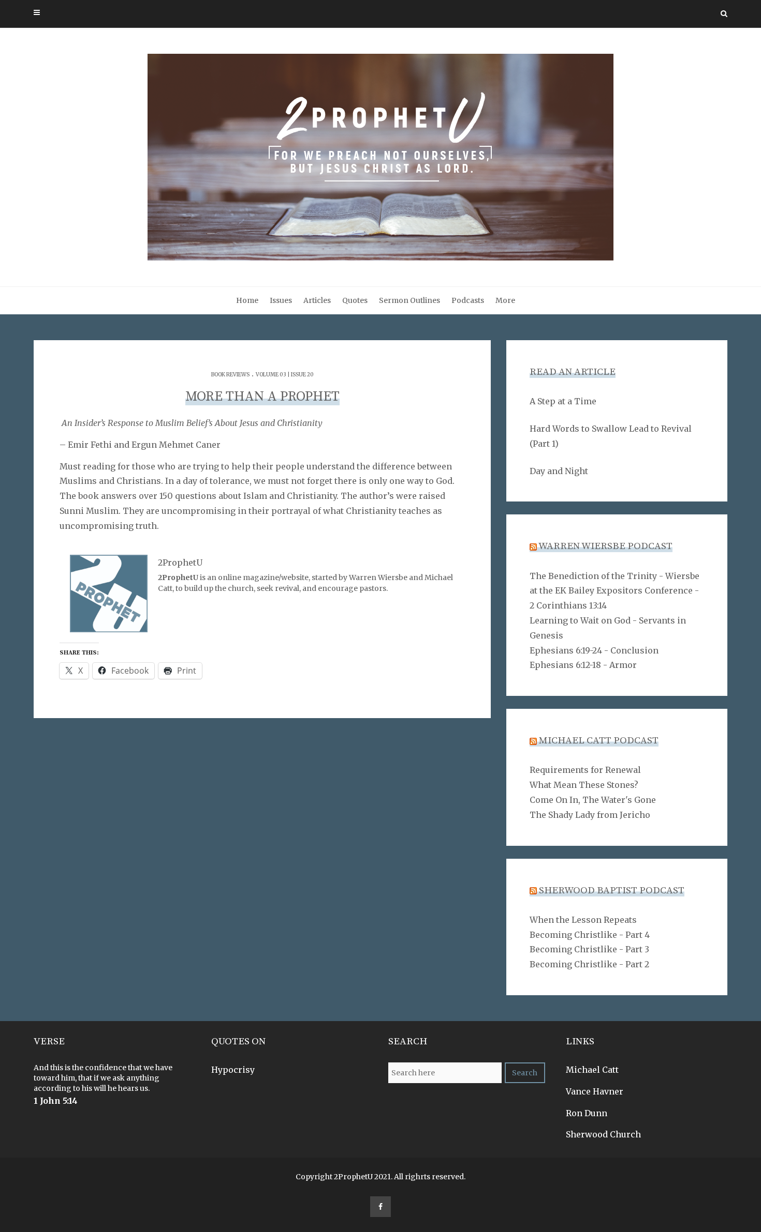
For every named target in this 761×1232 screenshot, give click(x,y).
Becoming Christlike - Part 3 (589, 949)
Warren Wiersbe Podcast (605, 546)
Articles (317, 300)
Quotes (355, 300)
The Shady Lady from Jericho (590, 815)
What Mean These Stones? (584, 785)
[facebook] (380, 1206)
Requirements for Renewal (585, 770)
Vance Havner (594, 1091)
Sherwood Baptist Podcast (611, 890)
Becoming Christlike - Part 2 (589, 964)
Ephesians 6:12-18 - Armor (583, 665)
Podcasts (467, 300)
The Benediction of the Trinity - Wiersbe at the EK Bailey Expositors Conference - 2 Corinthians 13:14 (614, 591)
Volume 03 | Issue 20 (285, 374)
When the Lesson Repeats (583, 920)
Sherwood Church (603, 1134)
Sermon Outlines (409, 300)
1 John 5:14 (56, 1101)
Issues (281, 300)
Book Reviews (230, 374)
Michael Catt (592, 1069)
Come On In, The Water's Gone (593, 800)
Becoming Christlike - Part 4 (590, 935)
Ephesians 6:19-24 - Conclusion (594, 650)
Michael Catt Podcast (598, 741)
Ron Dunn (586, 1113)
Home (247, 300)
